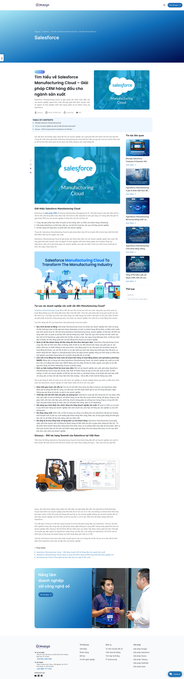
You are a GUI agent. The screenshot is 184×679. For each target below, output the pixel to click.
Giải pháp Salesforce (141, 652)
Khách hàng (84, 652)
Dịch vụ (81, 5)
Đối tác (82, 656)
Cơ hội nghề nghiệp (157, 5)
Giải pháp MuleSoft (140, 663)
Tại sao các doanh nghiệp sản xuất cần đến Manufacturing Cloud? (55, 126)
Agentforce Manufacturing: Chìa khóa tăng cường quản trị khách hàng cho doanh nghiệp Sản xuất (137, 247)
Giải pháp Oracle (139, 656)
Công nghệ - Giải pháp (106, 5)
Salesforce (46, 32)
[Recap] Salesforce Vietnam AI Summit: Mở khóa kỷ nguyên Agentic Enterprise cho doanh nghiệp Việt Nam (136, 160)
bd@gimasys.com (39, 673)
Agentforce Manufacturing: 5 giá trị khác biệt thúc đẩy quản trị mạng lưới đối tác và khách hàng (137, 189)
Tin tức (131, 5)
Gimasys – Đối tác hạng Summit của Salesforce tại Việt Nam (53, 129)
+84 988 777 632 (44, 669)
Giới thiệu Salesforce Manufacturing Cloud (48, 123)
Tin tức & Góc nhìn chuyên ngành (137, 299)
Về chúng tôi (55, 5)
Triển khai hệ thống (113, 652)
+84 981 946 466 (44, 659)
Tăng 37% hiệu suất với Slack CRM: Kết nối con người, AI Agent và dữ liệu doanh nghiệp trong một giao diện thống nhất (137, 276)
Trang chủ (37, 32)
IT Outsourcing (111, 659)
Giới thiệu (83, 649)
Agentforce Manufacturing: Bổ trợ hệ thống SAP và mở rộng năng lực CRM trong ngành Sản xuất (137, 218)
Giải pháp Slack (139, 666)
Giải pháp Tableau (140, 659)
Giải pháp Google (140, 649)
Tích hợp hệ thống (113, 656)
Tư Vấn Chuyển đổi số (114, 649)
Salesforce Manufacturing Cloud (46, 310)
